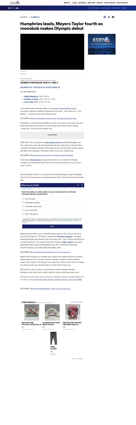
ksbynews (9, 8)
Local (74, 3)
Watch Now (122, 3)
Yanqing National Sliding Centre (64, 108)
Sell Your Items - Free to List (44, 302)
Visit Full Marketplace (77, 302)
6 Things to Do (116, 8)
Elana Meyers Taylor (53, 142)
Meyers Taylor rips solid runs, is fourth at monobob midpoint (51, 155)
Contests (124, 8)
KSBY (15, 8)
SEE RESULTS (26, 87)
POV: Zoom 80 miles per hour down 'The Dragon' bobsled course (53, 118)
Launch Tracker (105, 8)
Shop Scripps (110, 3)
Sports (100, 3)
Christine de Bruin (31, 99)
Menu (66, 3)
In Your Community (94, 8)
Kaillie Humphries (31, 96)
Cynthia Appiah (67, 242)
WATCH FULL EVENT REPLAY (47, 87)
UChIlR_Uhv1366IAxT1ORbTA (17, 8)
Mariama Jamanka (65, 236)
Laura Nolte (28, 102)
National (82, 3)
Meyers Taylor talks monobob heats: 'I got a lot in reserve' (50, 252)
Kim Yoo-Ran (36, 159)
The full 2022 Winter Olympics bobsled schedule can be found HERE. (57, 279)
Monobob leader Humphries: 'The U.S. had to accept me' (50, 288)
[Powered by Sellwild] (80, 358)
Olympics (35, 17)
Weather (91, 3)
